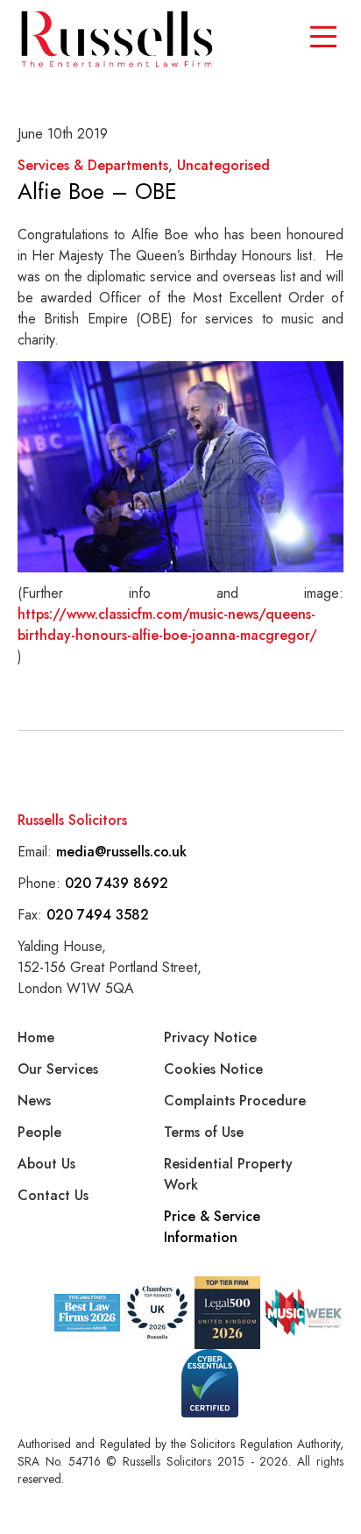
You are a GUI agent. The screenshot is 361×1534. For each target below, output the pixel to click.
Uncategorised (223, 165)
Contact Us (53, 1195)
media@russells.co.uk (121, 852)
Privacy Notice (210, 1037)
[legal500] (227, 1312)
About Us (46, 1164)
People (39, 1132)
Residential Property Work (228, 1174)
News (34, 1100)
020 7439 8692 (116, 883)
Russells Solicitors (72, 820)
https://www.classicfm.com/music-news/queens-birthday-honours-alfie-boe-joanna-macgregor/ (167, 624)
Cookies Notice (213, 1069)
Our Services (58, 1069)
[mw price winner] (87, 1313)
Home (36, 1037)
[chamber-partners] (157, 1312)
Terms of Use (204, 1132)
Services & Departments (93, 165)
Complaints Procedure (235, 1100)
